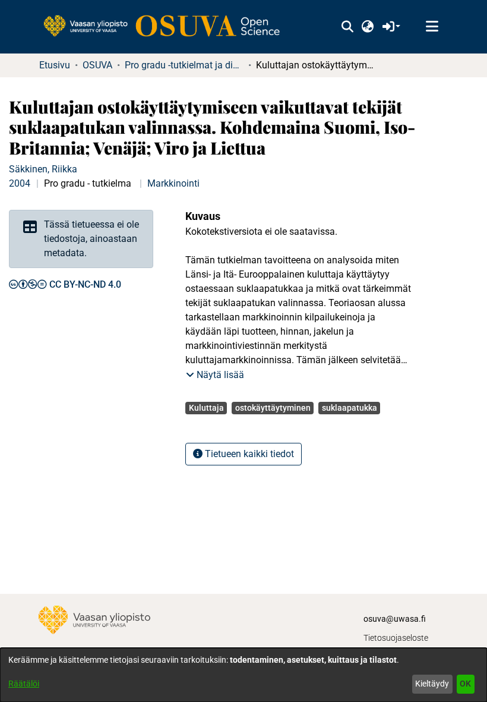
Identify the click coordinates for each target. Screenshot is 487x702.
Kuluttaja (206, 408)
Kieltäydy (432, 683)
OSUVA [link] (97, 65)
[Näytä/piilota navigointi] (431, 26)
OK (465, 683)
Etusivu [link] (54, 65)
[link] (167, 26)
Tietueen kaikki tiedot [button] (248, 453)
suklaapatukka (349, 408)
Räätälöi (23, 683)
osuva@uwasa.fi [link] (394, 619)
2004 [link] (19, 183)
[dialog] (243, 675)
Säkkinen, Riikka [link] (43, 169)
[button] (347, 27)
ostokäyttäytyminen (273, 408)
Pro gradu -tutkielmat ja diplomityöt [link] (184, 65)
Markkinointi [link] (173, 183)
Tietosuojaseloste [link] (395, 638)
